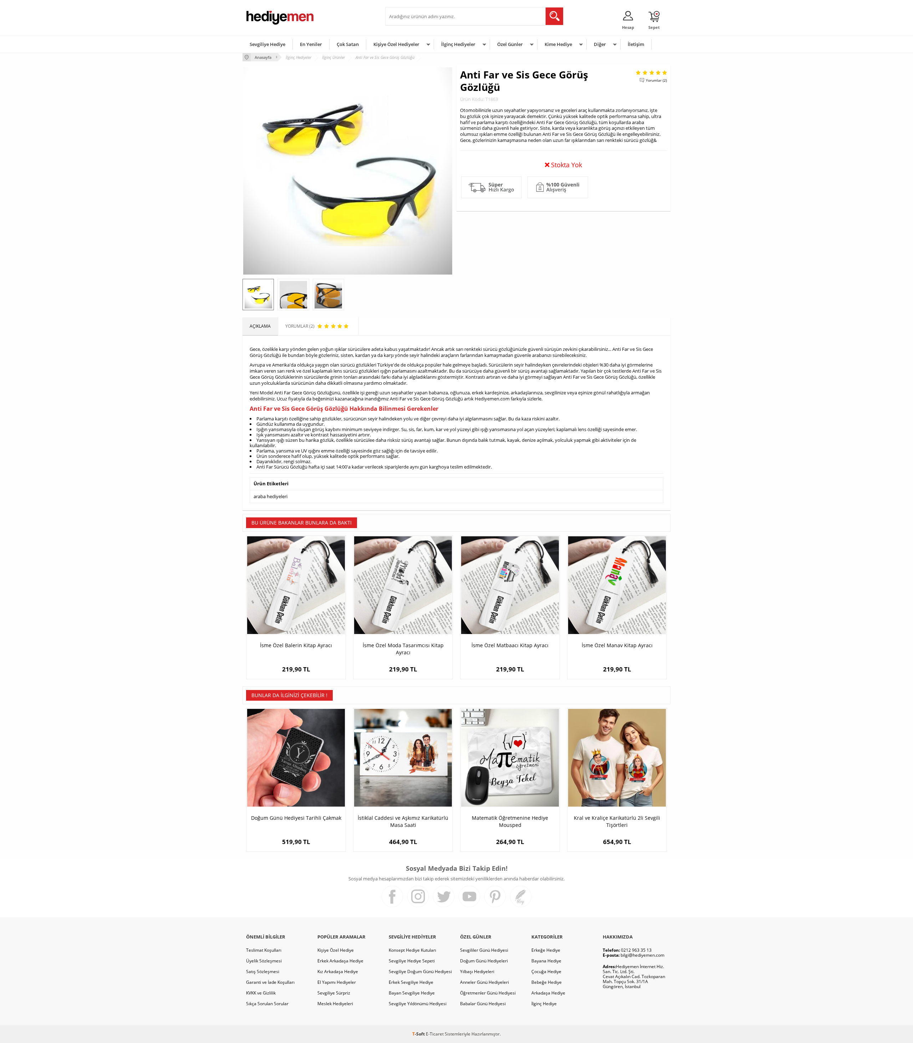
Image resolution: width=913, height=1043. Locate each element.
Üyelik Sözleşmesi (264, 961)
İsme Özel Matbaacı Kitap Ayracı (510, 645)
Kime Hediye (558, 44)
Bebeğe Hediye (546, 982)
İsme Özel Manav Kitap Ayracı (617, 645)
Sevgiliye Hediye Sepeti (412, 961)
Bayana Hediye (546, 961)
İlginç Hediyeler (458, 44)
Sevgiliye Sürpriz (333, 993)
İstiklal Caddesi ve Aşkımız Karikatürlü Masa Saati (403, 821)
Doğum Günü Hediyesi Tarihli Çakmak (296, 817)
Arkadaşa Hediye (548, 993)
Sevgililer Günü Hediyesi (484, 950)
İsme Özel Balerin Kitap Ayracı (296, 645)
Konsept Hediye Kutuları (412, 950)
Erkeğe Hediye (545, 950)
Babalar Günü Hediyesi (483, 1004)
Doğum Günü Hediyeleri (484, 961)
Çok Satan (348, 44)
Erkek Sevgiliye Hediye (411, 982)
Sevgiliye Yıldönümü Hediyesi (418, 1004)
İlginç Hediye (544, 1004)
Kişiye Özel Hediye (335, 950)
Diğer (600, 44)
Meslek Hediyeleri (335, 1004)
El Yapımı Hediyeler (336, 982)
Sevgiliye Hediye (267, 44)
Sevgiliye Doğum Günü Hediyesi (420, 971)
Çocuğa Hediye (546, 971)
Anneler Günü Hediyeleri (484, 982)
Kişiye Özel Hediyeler (396, 44)
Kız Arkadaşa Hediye (337, 971)
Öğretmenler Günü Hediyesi (488, 993)
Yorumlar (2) (656, 80)
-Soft (419, 1034)
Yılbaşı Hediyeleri (477, 971)
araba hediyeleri (270, 496)
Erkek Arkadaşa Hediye (340, 961)
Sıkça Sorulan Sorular (267, 1004)
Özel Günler (510, 44)
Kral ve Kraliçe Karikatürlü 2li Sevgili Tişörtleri (617, 821)
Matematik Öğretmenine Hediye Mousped (510, 821)
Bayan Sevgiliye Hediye (412, 993)
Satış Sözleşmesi (262, 971)
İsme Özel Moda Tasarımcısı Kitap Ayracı (403, 649)
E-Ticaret (435, 1034)
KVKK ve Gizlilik (261, 993)
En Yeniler (311, 44)
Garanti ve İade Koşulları (270, 982)
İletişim (636, 44)
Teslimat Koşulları (263, 950)
